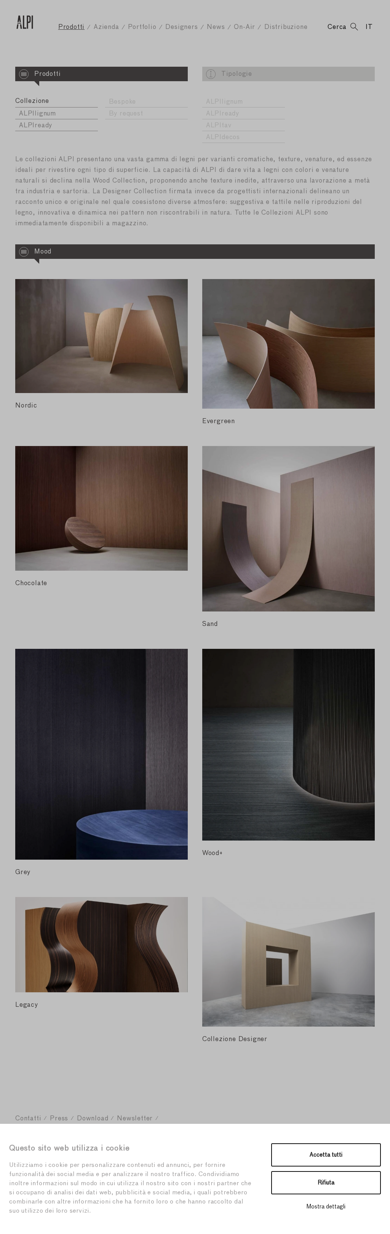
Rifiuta (326, 1183)
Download (92, 1118)
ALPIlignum (37, 114)
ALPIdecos (223, 137)
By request (126, 114)
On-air (244, 27)
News (216, 27)
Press (59, 1118)
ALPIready (35, 125)
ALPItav (219, 125)
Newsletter (135, 1118)
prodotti (71, 27)
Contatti (28, 1118)
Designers (181, 27)
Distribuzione (285, 27)
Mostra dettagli (326, 1207)
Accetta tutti (326, 1155)
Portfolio (142, 27)
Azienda (106, 27)
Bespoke (122, 102)
